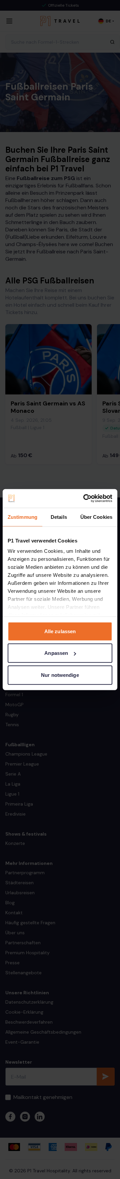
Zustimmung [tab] (22, 516)
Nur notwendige (60, 675)
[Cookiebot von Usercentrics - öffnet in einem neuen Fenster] (84, 498)
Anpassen (56, 653)
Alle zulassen (60, 631)
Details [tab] (59, 516)
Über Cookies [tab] (96, 516)
